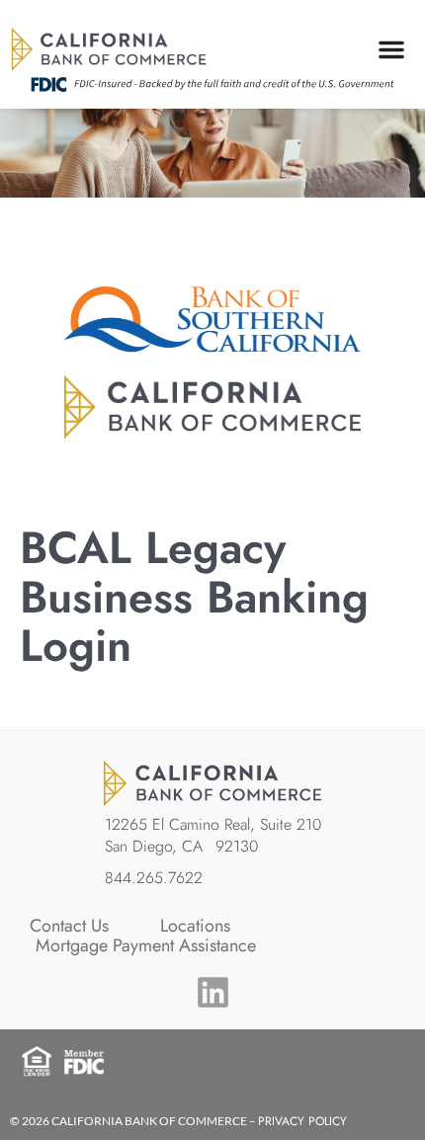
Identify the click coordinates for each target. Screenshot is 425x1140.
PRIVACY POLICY (302, 1121)
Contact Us (69, 926)
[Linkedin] (213, 992)
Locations (195, 926)
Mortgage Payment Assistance (146, 945)
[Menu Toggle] (391, 49)
